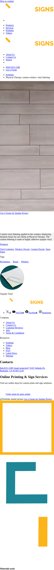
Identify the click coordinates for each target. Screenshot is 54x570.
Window (25, 261)
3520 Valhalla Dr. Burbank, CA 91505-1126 (22, 369)
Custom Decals (37, 249)
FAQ (8, 350)
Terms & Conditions (15, 333)
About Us (10, 54)
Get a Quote (11, 70)
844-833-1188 (6, 368)
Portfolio (10, 30)
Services (9, 28)
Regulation (5, 261)
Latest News (11, 353)
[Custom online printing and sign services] (13, 391)
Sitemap (9, 356)
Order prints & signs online (18, 394)
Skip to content (7, 1)
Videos (9, 33)
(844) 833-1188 (13, 67)
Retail (15, 261)
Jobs (8, 330)
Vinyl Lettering (7, 249)
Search (9, 59)
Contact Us (11, 57)
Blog (8, 348)
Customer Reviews (14, 327)
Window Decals (22, 249)
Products (10, 25)
